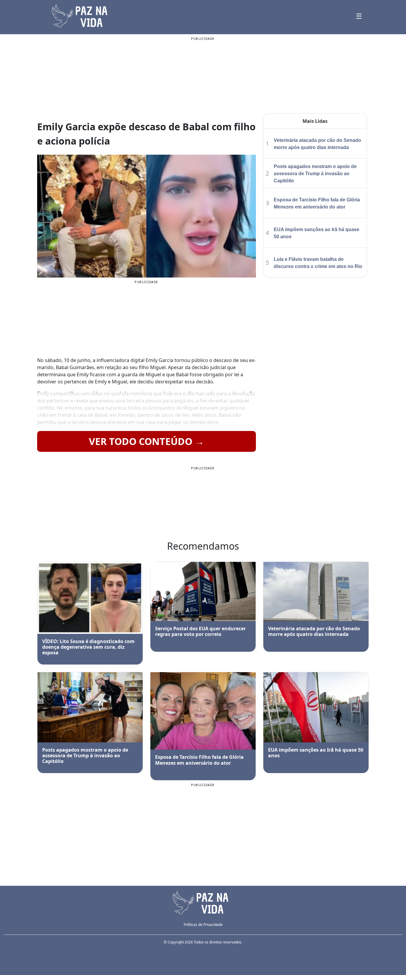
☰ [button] (359, 16)
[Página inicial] (203, 902)
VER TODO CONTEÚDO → (146, 441)
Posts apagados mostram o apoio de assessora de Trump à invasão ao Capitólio (315, 173)
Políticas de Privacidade (203, 924)
